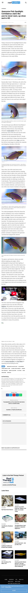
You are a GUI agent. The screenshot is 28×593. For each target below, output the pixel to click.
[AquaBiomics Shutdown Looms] (7, 518)
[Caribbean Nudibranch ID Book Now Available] (7, 537)
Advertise (11, 579)
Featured (3, 507)
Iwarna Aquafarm (10, 361)
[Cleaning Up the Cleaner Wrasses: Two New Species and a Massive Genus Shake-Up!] (21, 554)
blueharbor (21, 366)
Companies (3, 8)
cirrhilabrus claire (6, 368)
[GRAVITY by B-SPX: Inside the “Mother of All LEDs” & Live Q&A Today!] (21, 499)
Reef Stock (10, 581)
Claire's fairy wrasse (16, 368)
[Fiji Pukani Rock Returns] (7, 500)
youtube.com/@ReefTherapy (9, 485)
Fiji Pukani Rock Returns (7, 509)
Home (6, 579)
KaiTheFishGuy (4, 22)
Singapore (4, 372)
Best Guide (17, 581)
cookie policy (8, 587)
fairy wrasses (5, 370)
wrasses (9, 372)
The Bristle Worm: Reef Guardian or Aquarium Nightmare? (20, 527)
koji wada (19, 370)
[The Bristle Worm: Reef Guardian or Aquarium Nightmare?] (21, 518)
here (18, 140)
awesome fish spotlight (12, 366)
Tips (16, 579)
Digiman (3, 306)
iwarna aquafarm (12, 370)
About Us (21, 579)
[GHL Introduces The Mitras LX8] (7, 554)
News (24, 370)
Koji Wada (20, 361)
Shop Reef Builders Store (14, 583)
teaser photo (10, 130)
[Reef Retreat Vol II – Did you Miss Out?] (21, 535)
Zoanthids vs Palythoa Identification (14, 409)
